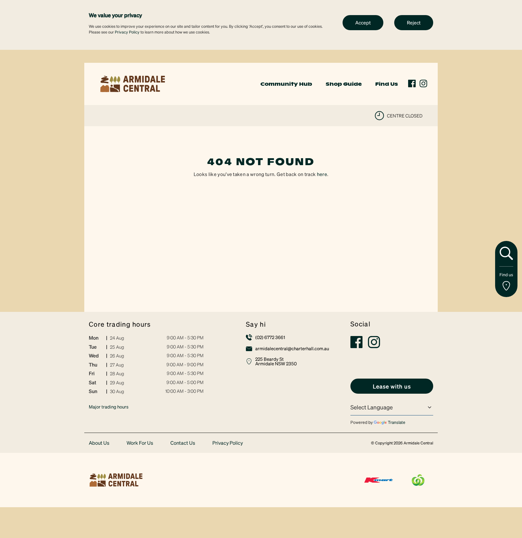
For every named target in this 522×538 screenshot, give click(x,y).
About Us (99, 443)
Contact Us (182, 443)
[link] (132, 83)
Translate (396, 422)
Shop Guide (344, 84)
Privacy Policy (127, 31)
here (322, 174)
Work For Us (140, 443)
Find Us (386, 84)
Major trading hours (108, 407)
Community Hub (286, 84)
